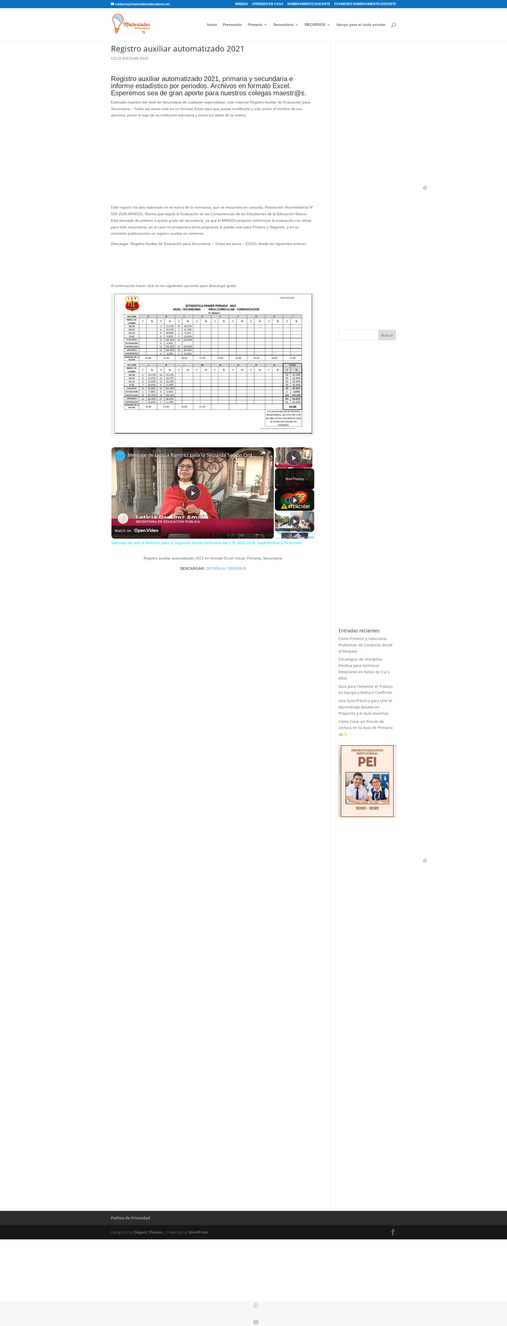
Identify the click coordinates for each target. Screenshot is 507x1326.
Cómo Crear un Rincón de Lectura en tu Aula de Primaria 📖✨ (366, 728)
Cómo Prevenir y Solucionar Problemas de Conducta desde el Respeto (366, 645)
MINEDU (241, 4)
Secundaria (283, 25)
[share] (263, 453)
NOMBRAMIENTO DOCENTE (308, 4)
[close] (255, 1305)
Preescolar (232, 25)
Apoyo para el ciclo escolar (361, 25)
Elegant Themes (148, 1232)
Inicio (212, 25)
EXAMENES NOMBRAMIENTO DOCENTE (365, 4)
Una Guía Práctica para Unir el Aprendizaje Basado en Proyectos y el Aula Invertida (365, 707)
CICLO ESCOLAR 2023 (129, 58)
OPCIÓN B (236, 568)
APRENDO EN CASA (267, 4)
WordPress (198, 1232)
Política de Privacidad (130, 1217)
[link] (120, 455)
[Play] (294, 500)
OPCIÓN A (214, 568)
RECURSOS (315, 25)
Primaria (255, 25)
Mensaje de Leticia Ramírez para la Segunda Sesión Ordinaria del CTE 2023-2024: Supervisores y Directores (192, 455)
